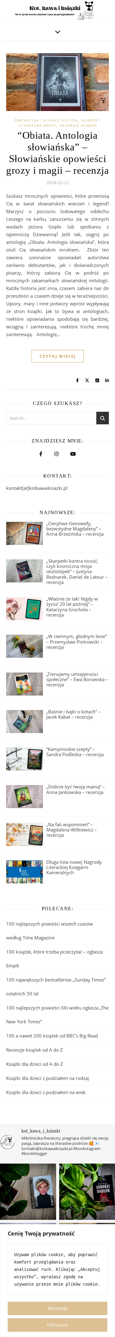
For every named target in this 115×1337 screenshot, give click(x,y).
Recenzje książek (78, 125)
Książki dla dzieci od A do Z (34, 1064)
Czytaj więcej (58, 356)
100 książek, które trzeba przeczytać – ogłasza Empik (54, 959)
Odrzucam (57, 1325)
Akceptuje (58, 1308)
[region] (57, 1280)
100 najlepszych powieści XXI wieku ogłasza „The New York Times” (57, 1015)
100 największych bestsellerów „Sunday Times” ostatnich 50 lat (55, 987)
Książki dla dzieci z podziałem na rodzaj (47, 1078)
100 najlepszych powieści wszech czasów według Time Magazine (49, 931)
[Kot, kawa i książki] (57, 11)
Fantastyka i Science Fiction (46, 120)
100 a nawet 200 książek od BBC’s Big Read (52, 1036)
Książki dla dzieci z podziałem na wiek (46, 1092)
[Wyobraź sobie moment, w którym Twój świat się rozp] (28, 1192)
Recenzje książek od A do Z (34, 1050)
